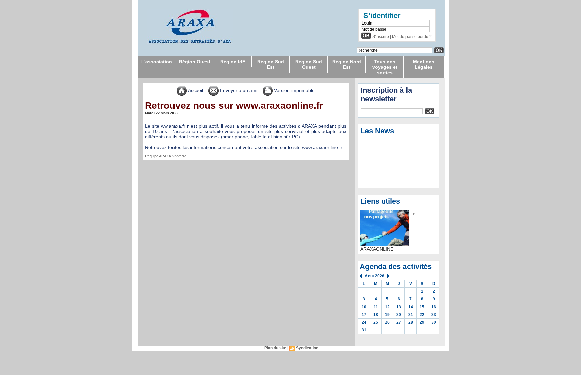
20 (398, 314)
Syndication (307, 348)
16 (433, 306)
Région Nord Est (346, 64)
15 (422, 306)
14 (410, 306)
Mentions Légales (423, 64)
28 (410, 322)
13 (398, 306)
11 (376, 306)
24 (364, 322)
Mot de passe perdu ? (412, 36)
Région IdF (232, 61)
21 (410, 314)
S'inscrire (380, 36)
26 (387, 322)
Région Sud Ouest (308, 64)
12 (387, 306)
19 (387, 314)
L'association (156, 61)
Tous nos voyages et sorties (384, 67)
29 (422, 322)
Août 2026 (374, 276)
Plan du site (275, 348)
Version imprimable (294, 90)
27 (398, 322)
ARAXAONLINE (376, 249)
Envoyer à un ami (238, 90)
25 (375, 322)
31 (364, 330)
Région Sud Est (270, 64)
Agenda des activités (396, 266)
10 (364, 306)
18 (375, 314)
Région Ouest (194, 61)
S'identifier (382, 15)
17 (364, 314)
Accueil (195, 90)
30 (433, 322)
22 (422, 314)
